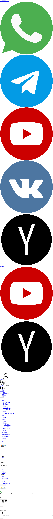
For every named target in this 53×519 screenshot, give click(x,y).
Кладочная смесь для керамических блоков (8, 414)
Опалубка (4, 430)
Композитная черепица (6, 424)
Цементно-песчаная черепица (6, 425)
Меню (7, 393)
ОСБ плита (4, 421)
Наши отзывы (3, 473)
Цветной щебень (4, 439)
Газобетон (3, 415)
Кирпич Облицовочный (6, 401)
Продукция (2, 393)
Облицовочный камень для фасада (6, 431)
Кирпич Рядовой (5, 403)
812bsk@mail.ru (2, 386)
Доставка (8, 1)
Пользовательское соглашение (5, 482)
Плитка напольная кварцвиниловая (6, 434)
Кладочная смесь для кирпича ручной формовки (9, 413)
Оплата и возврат (5, 1)
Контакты (3, 396)
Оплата (3, 475)
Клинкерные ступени (5, 410)
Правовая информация (3, 466)
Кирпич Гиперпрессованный (6, 402)
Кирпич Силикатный (5, 404)
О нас (2, 469)
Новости (1, 1)
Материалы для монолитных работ (6, 428)
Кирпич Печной (5, 405)
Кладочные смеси (4, 411)
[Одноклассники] (1, 445)
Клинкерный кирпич (5, 407)
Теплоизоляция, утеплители (6, 426)
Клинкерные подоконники (6, 409)
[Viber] (3, 445)
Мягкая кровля (5, 423)
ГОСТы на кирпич (4, 472)
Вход (1, 379)
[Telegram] (5, 445)
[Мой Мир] (2, 445)
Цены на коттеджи (2, 392)
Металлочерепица (5, 422)
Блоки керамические (4, 416)
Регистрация (3, 379)
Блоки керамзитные (4, 417)
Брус (3, 420)
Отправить (2, 518)
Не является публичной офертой (6, 483)
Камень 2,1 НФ (5, 406)
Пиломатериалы (4, 419)
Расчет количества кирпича (5, 478)
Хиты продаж (5, 393)
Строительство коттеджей (3, 0)
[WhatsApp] (4, 445)
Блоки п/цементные (4, 418)
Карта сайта (3, 481)
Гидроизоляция (5, 427)
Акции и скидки (4, 477)
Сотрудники (3, 470)
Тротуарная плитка (4, 435)
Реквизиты (3, 471)
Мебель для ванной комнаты (5, 433)
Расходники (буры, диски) (6, 429)
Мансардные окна (4, 438)
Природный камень (4, 432)
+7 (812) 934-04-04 (2, 385)
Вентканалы (3, 437)
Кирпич (3, 400)
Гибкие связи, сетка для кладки (5, 436)
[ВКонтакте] (0, 445)
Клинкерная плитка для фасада (7, 408)
